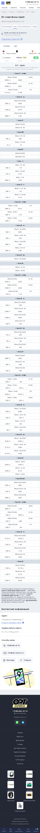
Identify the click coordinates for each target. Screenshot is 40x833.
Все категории (7, 26)
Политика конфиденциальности (20, 824)
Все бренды (6, 46)
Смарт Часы (10, 800)
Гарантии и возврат (20, 752)
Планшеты (23, 7)
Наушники (4, 7)
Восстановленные (24, 26)
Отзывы (20, 744)
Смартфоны (13, 7)
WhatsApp (10, 660)
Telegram (27, 660)
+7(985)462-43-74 (32, 2)
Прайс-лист (20, 736)
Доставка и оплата (20, 748)
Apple (15, 46)
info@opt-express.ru (15, 653)
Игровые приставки (29, 800)
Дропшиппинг (20, 740)
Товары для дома (20, 811)
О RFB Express (20, 760)
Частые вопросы (20, 756)
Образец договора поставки (20, 821)
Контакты (20, 764)
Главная (20, 733)
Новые (35, 26)
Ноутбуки (31, 7)
